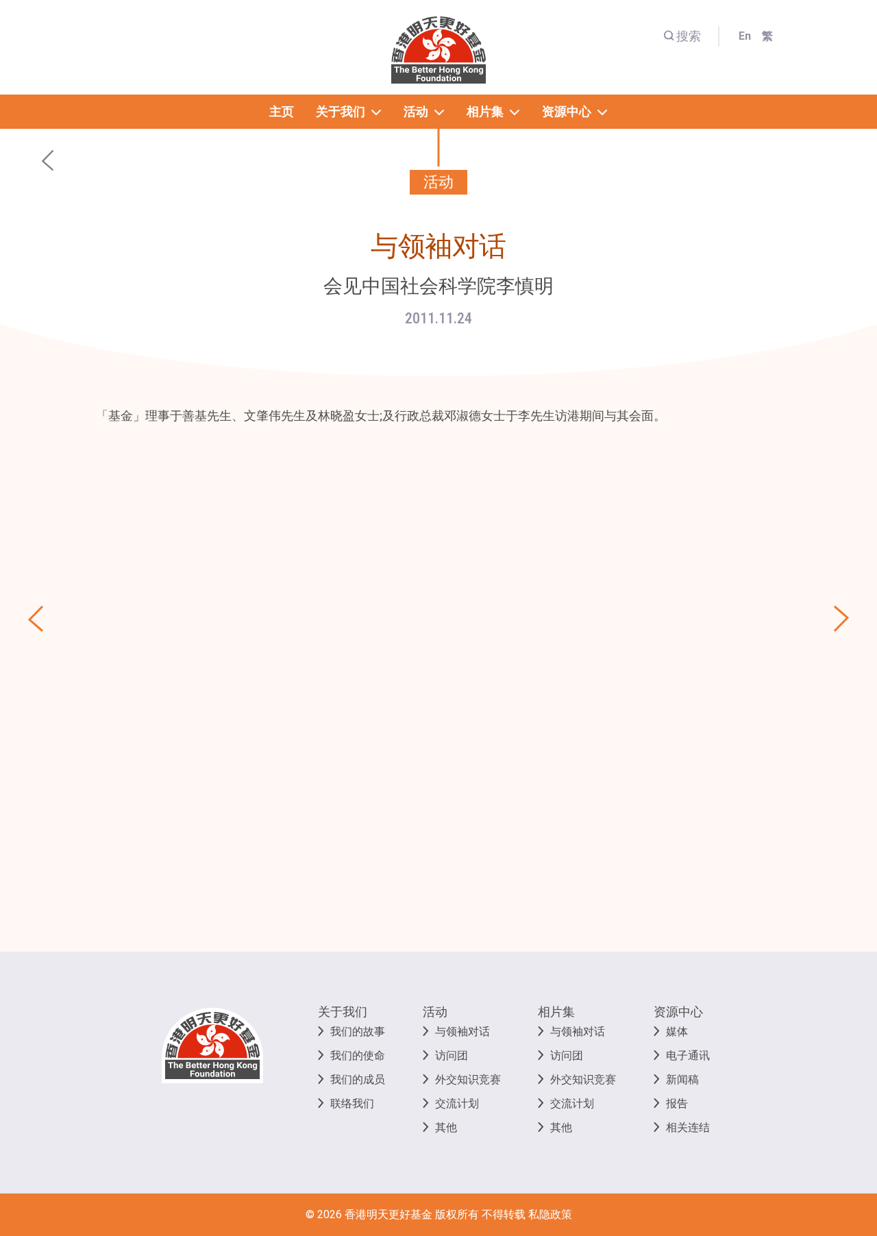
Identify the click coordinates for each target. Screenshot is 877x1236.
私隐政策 (550, 1214)
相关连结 (688, 1127)
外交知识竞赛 (468, 1079)
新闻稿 (682, 1079)
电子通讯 (688, 1055)
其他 (446, 1127)
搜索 (688, 36)
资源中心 (678, 1011)
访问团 (451, 1055)
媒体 (677, 1031)
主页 (281, 111)
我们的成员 (357, 1079)
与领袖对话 (462, 1031)
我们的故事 (357, 1031)
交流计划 (457, 1103)
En (745, 35)
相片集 (556, 1011)
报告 (677, 1103)
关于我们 (342, 1011)
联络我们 (352, 1103)
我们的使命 (357, 1055)
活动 (435, 1011)
